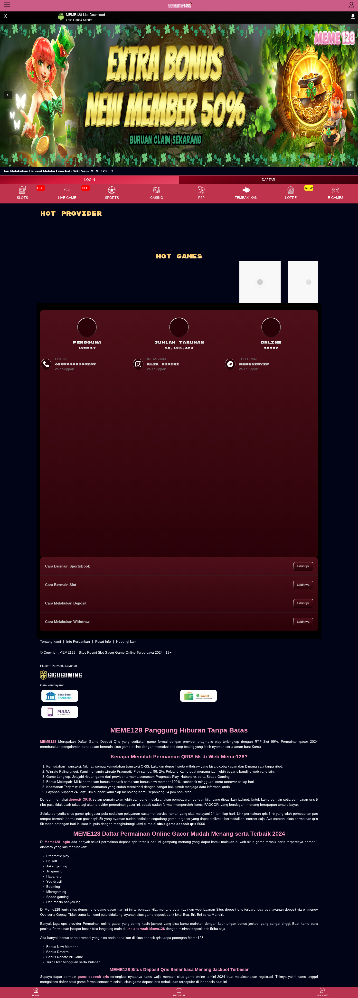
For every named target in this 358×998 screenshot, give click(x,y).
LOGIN (89, 180)
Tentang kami (50, 641)
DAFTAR (268, 180)
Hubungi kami (126, 641)
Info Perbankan (78, 641)
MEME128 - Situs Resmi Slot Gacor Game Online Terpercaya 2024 (111, 652)
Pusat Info (103, 641)
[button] (8, 95)
